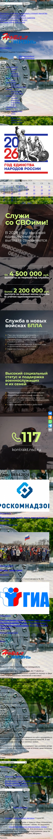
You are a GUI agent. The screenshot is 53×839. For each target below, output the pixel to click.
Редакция (8, 116)
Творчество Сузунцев (16, 111)
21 (49, 193)
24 (19, 197)
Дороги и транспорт (16, 91)
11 (27, 190)
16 (12, 193)
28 (49, 197)
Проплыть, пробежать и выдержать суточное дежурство (23, 13)
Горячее (13, 80)
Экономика (9, 89)
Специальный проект (11, 107)
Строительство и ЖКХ (17, 93)
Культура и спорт (15, 100)
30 (12, 200)
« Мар (23, 203)
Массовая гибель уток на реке (12, 22)
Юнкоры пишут (15, 75)
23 (12, 197)
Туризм (13, 104)
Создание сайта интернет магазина (19, 818)
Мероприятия (14, 73)
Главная (8, 78)
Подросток (14, 69)
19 (34, 193)
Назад (2, 641)
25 (27, 197)
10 (19, 190)
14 (49, 190)
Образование (14, 98)
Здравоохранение (15, 102)
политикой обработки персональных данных (28, 827)
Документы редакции (16, 122)
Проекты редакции (16, 118)
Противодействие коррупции (18, 87)
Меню (3, 62)
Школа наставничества (12, 67)
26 (34, 197)
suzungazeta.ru (6, 48)
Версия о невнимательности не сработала (17, 18)
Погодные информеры (27, 58)
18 (27, 193)
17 (19, 193)
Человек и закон (15, 84)
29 (4, 200)
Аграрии (13, 113)
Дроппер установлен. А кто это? (13, 20)
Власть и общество (11, 82)
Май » (29, 203)
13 (42, 190)
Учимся (13, 71)
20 (42, 193)
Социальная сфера (11, 95)
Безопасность (5, 513)
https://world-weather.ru (26, 56)
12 (34, 190)
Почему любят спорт (11, 570)
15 (4, 193)
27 (42, 197)
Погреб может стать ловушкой (13, 15)
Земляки (8, 109)
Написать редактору (16, 120)
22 (4, 197)
